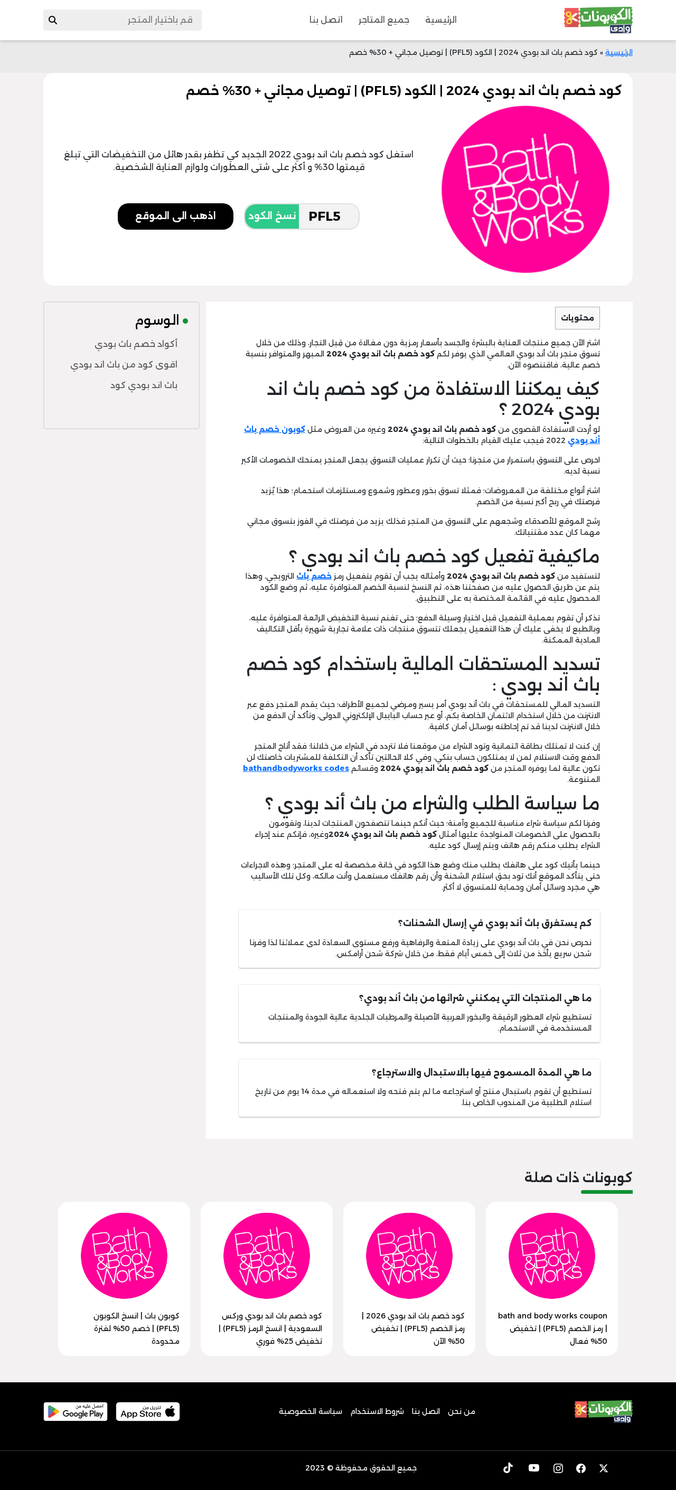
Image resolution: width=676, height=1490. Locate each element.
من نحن (461, 1411)
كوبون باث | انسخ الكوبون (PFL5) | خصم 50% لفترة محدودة (136, 1328)
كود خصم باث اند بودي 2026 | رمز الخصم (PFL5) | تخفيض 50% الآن (413, 1328)
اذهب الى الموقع (175, 216)
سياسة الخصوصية (310, 1411)
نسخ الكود (272, 216)
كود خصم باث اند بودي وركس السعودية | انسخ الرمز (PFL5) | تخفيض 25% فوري (270, 1328)
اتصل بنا (326, 20)
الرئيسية (441, 20)
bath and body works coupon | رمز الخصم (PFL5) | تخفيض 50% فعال (552, 1328)
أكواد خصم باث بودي (136, 344)
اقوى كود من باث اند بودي (123, 365)
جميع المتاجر (384, 20)
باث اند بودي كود (143, 385)
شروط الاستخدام (377, 1411)
